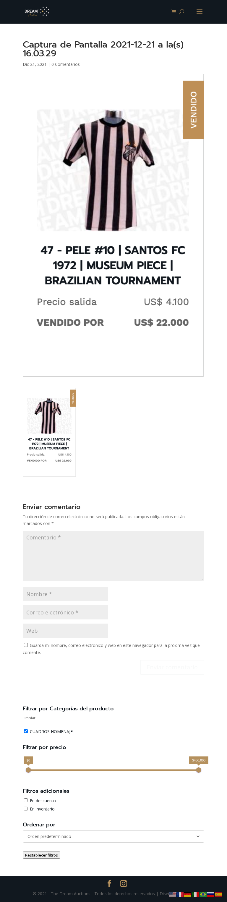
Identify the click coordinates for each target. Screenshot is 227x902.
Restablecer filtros (41, 855)
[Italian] (196, 894)
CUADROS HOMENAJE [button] (51, 731)
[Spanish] (219, 894)
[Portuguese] (203, 894)
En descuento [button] (43, 800)
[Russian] (211, 894)
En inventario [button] (42, 809)
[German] (188, 894)
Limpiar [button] (29, 717)
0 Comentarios (65, 64)
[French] (180, 894)
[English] (172, 894)
